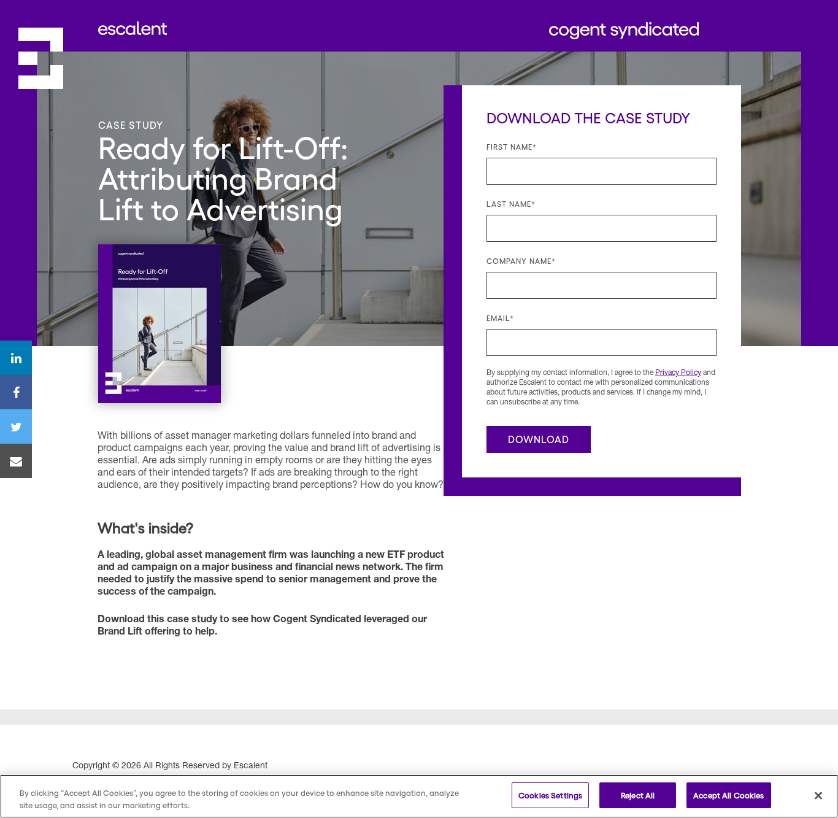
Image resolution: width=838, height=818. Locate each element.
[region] (419, 796)
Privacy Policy (678, 373)
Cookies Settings (550, 795)
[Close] (818, 795)
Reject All (638, 795)
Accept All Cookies (728, 795)
